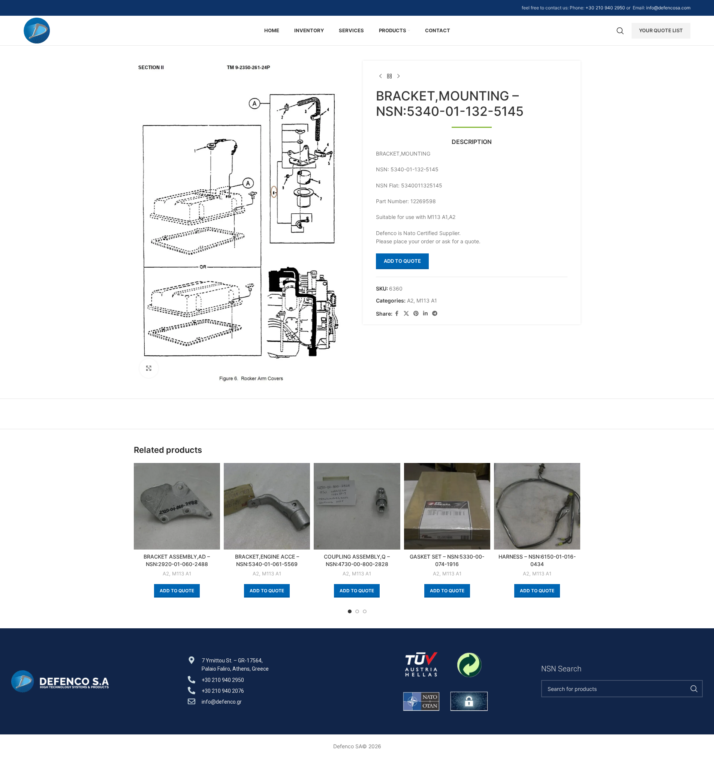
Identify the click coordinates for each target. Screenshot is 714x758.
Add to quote (402, 261)
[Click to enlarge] (148, 368)
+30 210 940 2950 (605, 7)
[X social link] (406, 314)
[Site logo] (37, 30)
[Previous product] (380, 76)
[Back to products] (389, 76)
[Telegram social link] (435, 314)
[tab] (472, 138)
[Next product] (398, 76)
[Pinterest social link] (416, 314)
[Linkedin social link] (425, 314)
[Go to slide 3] (365, 611)
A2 (410, 300)
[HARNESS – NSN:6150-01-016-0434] (537, 506)
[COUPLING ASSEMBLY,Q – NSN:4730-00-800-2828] (357, 506)
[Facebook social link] (396, 314)
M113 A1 (426, 300)
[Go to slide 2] (357, 611)
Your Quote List (661, 30)
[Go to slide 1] (350, 611)
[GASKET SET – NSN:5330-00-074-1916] (447, 506)
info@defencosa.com (668, 7)
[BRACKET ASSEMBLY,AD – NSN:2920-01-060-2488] (177, 506)
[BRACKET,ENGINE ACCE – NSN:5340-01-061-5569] (267, 506)
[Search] (620, 30)
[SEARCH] (694, 688)
